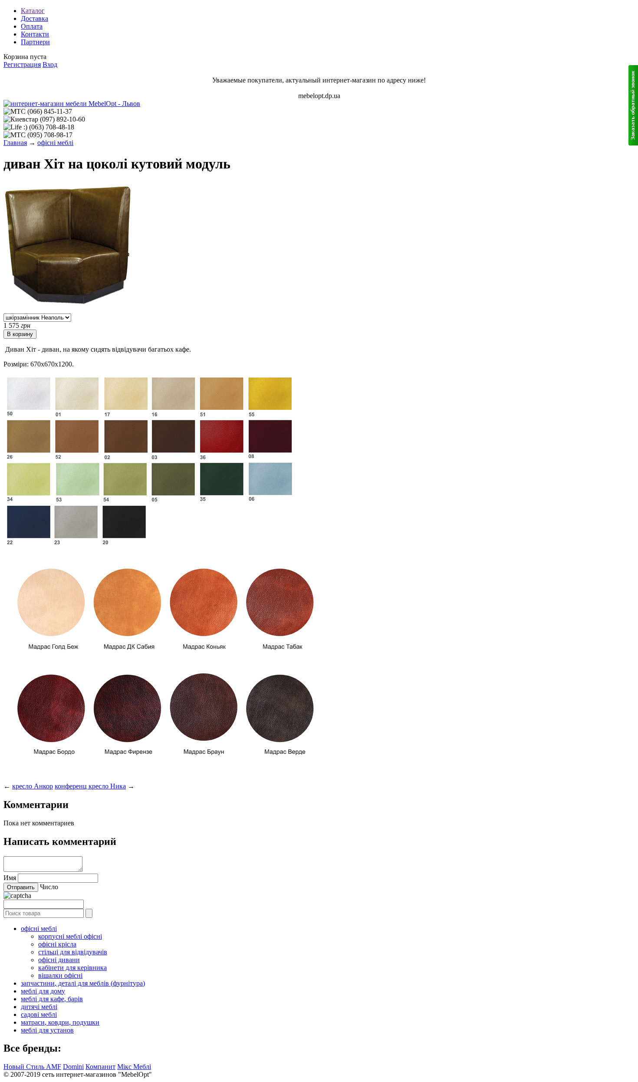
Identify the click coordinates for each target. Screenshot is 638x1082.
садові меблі (39, 1014)
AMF (53, 1066)
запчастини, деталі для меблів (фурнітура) (83, 983)
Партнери (35, 42)
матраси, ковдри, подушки (60, 1022)
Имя (9, 877)
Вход (50, 64)
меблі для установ (47, 1030)
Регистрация (22, 64)
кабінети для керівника (72, 967)
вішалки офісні (60, 975)
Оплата (32, 26)
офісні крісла (57, 944)
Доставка (34, 18)
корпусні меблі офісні (70, 936)
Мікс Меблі (134, 1066)
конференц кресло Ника (90, 786)
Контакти (35, 34)
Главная (15, 142)
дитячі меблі (39, 1006)
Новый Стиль (24, 1066)
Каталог (33, 10)
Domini (73, 1066)
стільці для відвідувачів (72, 952)
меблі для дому (43, 991)
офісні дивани (59, 959)
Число (49, 887)
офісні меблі (55, 142)
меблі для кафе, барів (52, 999)
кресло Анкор (32, 786)
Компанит (100, 1066)
